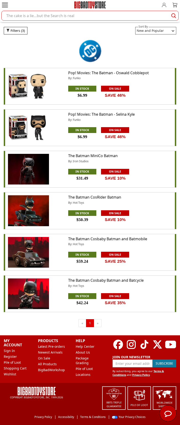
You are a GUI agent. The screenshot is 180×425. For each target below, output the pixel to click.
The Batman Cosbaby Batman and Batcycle (106, 280)
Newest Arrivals (50, 352)
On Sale (44, 358)
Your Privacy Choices (132, 417)
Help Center (85, 346)
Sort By (143, 27)
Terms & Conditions (93, 417)
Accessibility (66, 417)
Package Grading (82, 360)
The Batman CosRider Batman (94, 197)
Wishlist (10, 374)
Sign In (9, 350)
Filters (17, 30)
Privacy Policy (141, 375)
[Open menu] (5, 5)
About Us (83, 352)
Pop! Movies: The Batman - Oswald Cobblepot (108, 72)
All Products (47, 364)
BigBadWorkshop (51, 370)
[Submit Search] (174, 16)
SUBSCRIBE (164, 363)
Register (10, 356)
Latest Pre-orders (51, 346)
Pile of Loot (12, 362)
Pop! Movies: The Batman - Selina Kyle (101, 114)
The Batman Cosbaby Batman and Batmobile (107, 238)
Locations (83, 374)
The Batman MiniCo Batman (93, 155)
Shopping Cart (15, 368)
